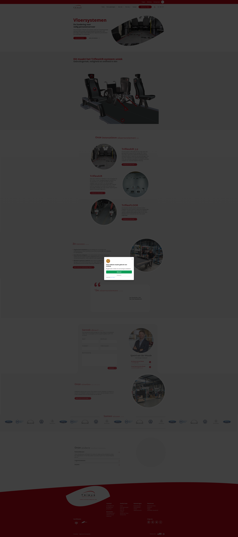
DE (163, 7)
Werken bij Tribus (145, 7)
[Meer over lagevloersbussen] (119, 461)
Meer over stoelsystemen (81, 398)
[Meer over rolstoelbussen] (119, 452)
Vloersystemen (137, 507)
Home (103, 7)
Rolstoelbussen (137, 506)
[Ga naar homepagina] (77, 7)
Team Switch (113, 277)
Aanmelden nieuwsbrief (152, 510)
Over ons (127, 7)
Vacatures (149, 507)
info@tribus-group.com (109, 508)
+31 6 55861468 (138, 362)
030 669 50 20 (110, 506)
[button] (92, 76)
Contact (135, 7)
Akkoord (119, 272)
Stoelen (135, 508)
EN (160, 7)
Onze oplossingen (110, 7)
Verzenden (112, 368)
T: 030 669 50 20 (163, 2)
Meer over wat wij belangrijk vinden (83, 267)
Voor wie (120, 7)
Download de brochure (128, 164)
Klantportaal (157, 2)
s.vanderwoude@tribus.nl (139, 367)
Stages (143, 2)
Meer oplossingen (93, 38)
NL (158, 7)
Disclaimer (75, 534)
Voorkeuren (119, 275)
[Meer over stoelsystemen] (119, 465)
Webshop (149, 2)
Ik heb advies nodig (79, 38)
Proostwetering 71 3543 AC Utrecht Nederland (110, 515)
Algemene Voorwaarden (84, 534)
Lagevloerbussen (138, 510)
